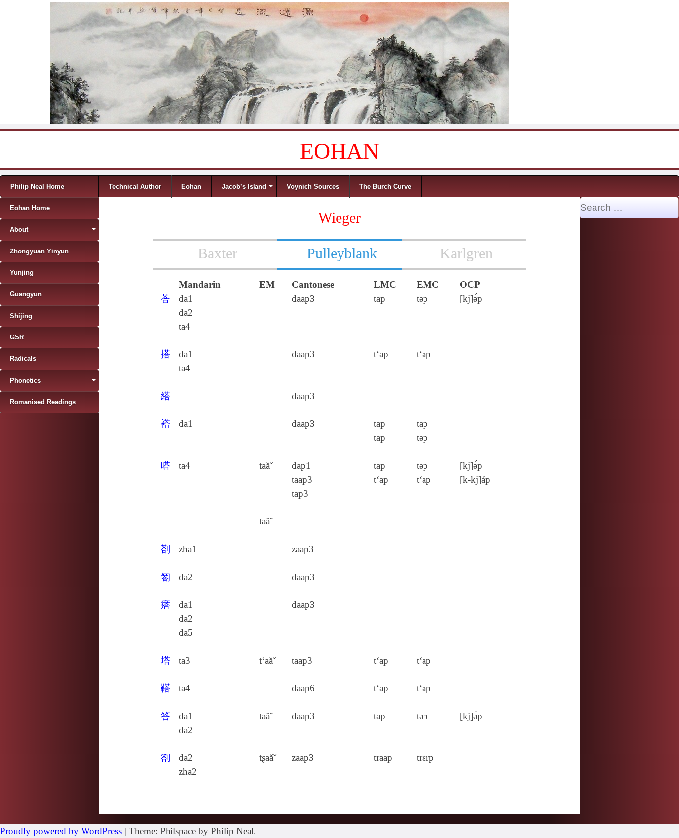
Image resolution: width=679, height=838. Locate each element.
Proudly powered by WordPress (61, 831)
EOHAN (339, 151)
